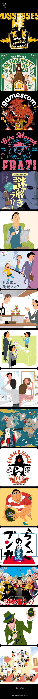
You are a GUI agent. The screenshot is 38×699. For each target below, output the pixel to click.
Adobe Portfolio (22, 695)
